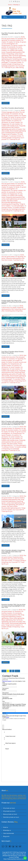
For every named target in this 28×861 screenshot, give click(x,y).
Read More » (5, 103)
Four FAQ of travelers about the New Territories (13, 33)
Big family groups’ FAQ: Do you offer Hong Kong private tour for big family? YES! (13, 251)
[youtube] (17, 1)
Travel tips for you (9, 67)
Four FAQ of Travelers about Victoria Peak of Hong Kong (12, 352)
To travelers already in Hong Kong (12, 63)
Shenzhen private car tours (11, 817)
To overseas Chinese (15, 62)
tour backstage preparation (12, 65)
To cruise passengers (17, 206)
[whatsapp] (9, 1)
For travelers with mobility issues (12, 125)
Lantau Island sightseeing (9, 199)
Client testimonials (8, 833)
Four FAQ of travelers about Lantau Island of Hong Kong (12, 178)
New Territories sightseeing (17, 55)
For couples (22, 115)
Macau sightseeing (7, 620)
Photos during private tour (12, 444)
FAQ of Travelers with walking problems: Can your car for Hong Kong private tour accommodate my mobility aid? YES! (14, 423)
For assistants (19, 38)
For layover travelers (17, 45)
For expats (10, 42)
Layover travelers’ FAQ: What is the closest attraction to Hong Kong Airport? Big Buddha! (14, 492)
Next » (17, 671)
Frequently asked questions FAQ (15, 52)
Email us (10, 4)
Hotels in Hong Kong (8, 54)
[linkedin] (18, 1)
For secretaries (11, 47)
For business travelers (14, 40)
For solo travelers (15, 124)
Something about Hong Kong (13, 132)
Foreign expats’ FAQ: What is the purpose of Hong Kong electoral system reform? (14, 302)
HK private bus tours (9, 811)
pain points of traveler (15, 129)
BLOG (22, 37)
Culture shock (6, 307)
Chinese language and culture (10, 112)
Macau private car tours (10, 814)
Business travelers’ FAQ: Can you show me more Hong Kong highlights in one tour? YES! (13, 606)
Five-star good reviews (8, 38)
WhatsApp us (16, 4)
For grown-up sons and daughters (14, 43)
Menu (5, 17)
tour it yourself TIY (7, 211)
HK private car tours (9, 808)
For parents (15, 120)
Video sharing (20, 67)
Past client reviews (7, 57)
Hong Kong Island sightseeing (13, 500)
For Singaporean (12, 49)
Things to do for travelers (12, 61)
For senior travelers (14, 122)
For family (16, 42)
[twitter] (13, 1)
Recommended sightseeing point (11, 58)
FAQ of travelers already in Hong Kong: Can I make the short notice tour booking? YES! (13, 551)
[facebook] (11, 1)
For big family (19, 256)
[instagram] (15, 1)
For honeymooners (10, 44)
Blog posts (6, 836)
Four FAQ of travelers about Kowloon (13, 108)
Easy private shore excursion (14, 356)
